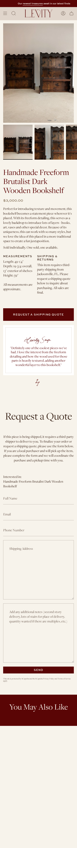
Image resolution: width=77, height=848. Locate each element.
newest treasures (31, 3)
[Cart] (71, 13)
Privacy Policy (48, 678)
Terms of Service (64, 678)
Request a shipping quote (38, 314)
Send (38, 670)
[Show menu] (5, 13)
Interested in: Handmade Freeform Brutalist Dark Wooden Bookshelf (33, 481)
